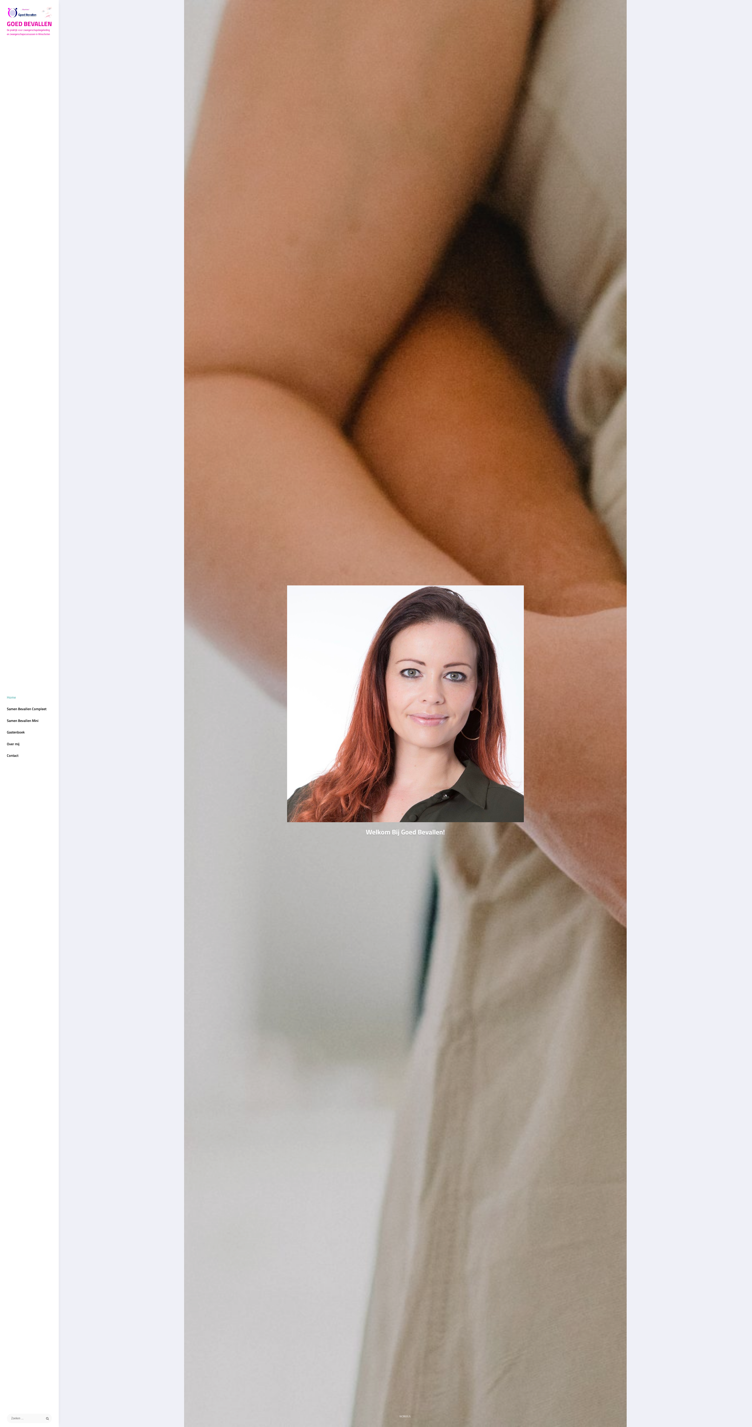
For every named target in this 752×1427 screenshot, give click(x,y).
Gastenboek (16, 732)
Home (11, 697)
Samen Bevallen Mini (22, 720)
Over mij (13, 744)
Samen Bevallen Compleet (26, 709)
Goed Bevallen (29, 23)
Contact (12, 755)
